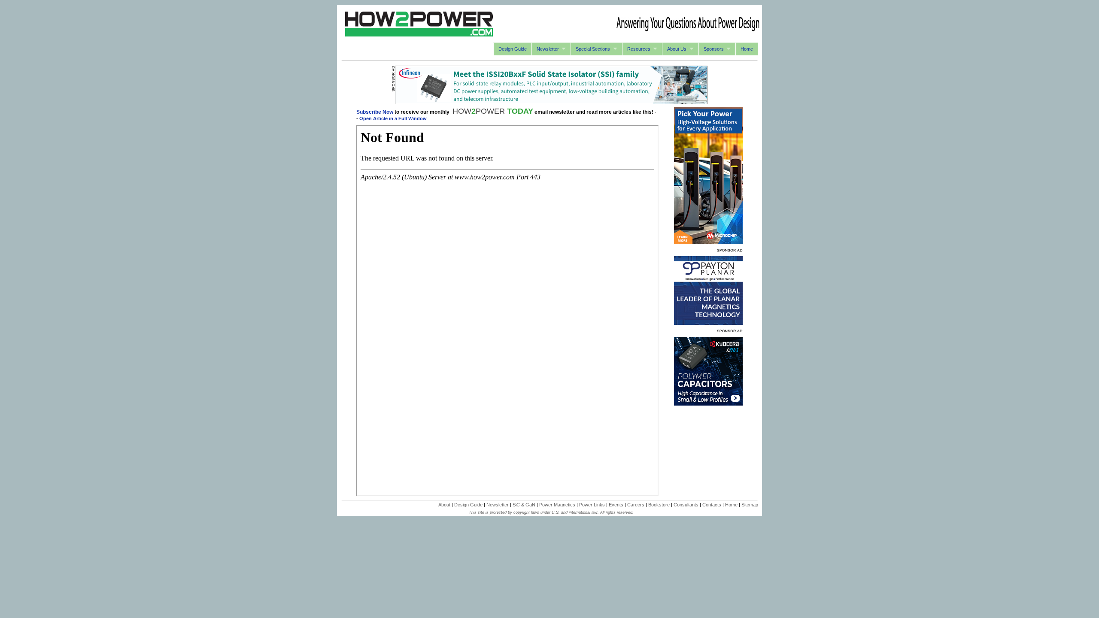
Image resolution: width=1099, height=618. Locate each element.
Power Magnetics (557, 504)
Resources (638, 49)
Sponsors (714, 49)
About (444, 504)
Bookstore (659, 504)
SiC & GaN (524, 504)
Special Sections (593, 49)
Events (616, 504)
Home (747, 49)
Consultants (686, 504)
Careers (635, 504)
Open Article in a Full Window (393, 118)
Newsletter (548, 49)
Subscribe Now (374, 112)
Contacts (711, 504)
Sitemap (749, 504)
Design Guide (512, 49)
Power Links (592, 504)
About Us (676, 49)
